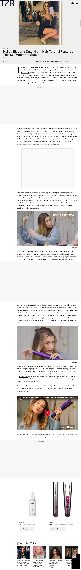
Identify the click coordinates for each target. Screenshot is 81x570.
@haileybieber (80, 23)
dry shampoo (23, 376)
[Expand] (73, 555)
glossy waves (72, 134)
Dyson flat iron (66, 203)
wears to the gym (47, 70)
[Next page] (76, 535)
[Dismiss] (78, 555)
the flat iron (34, 254)
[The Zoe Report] (7, 3)
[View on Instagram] (47, 168)
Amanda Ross (7, 60)
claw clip (29, 134)
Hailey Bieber (75, 247)
